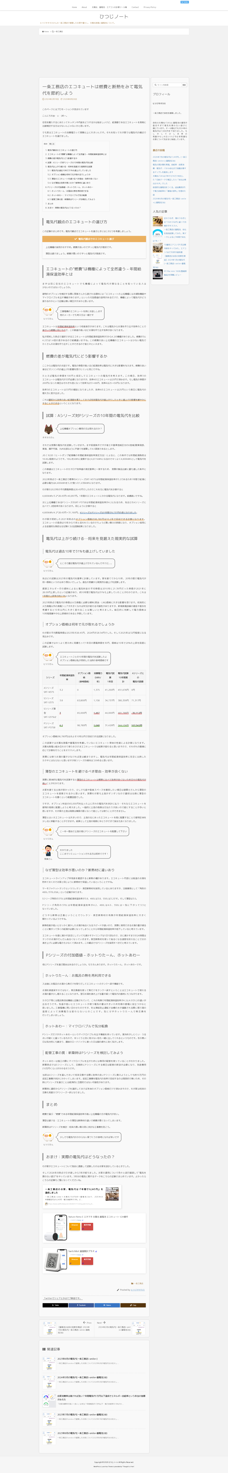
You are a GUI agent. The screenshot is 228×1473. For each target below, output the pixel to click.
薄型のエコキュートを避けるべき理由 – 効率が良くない (73, 178)
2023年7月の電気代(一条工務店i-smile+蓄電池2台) (82, 1414)
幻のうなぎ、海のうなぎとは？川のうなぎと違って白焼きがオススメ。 (175, 222)
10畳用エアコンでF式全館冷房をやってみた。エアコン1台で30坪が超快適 (175, 248)
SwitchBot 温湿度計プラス (81, 1251)
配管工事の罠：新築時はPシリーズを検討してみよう (71, 199)
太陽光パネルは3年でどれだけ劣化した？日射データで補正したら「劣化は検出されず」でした (169, 180)
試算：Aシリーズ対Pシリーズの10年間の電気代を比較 (69, 162)
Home (46, 31)
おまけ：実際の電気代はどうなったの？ (63, 207)
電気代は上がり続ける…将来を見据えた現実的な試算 (68, 166)
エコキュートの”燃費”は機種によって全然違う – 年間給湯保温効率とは (76, 154)
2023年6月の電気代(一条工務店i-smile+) (77, 1358)
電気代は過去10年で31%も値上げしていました (69, 170)
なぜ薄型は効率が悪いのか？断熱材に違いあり (69, 183)
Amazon (75, 1225)
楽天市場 (87, 1225)
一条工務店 (58, 31)
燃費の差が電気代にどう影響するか (61, 158)
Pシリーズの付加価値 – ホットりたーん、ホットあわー (69, 187)
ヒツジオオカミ (138, 1289)
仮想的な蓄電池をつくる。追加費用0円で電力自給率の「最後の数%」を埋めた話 (169, 191)
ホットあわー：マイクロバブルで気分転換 (67, 195)
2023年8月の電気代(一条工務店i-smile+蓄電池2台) (82, 1433)
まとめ (49, 203)
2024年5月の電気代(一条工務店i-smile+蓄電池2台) (82, 1377)
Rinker (79, 1220)
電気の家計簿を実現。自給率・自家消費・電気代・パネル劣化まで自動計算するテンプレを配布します (169, 168)
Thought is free (128, 1466)
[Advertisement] (114, 57)
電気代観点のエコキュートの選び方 (61, 150)
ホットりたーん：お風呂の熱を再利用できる (68, 191)
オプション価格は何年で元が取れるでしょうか (69, 174)
